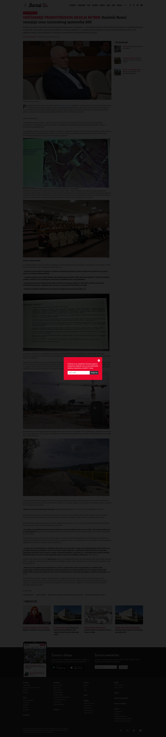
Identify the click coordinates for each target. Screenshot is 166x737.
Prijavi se (94, 373)
